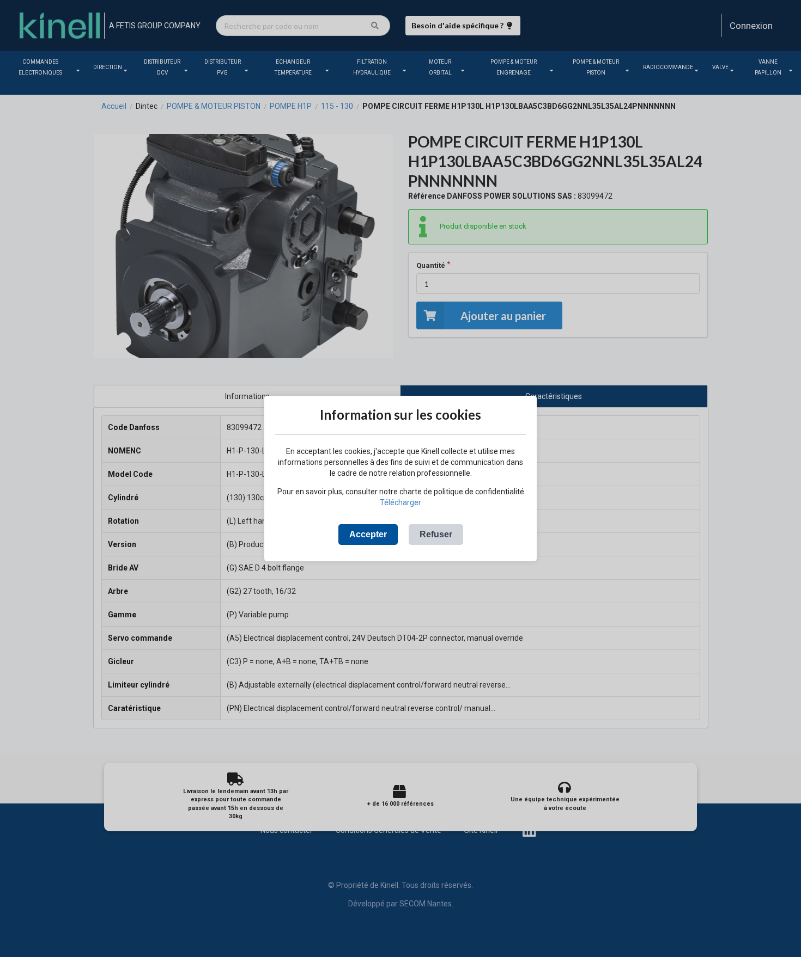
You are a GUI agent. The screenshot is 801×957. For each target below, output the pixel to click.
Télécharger (400, 502)
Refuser (436, 534)
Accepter (368, 534)
